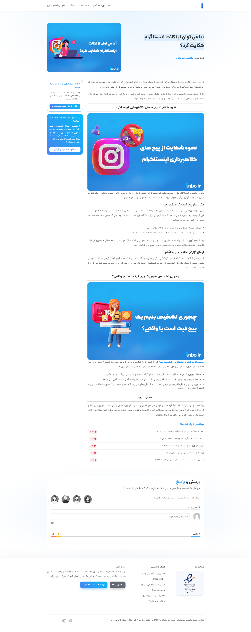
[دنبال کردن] (70, 620)
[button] (88, 499)
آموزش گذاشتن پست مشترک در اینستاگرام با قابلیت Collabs (179, 459)
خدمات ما (85, 6)
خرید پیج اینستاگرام (101, 6)
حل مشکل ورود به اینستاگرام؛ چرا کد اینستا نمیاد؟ (183, 445)
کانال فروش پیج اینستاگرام (65, 106)
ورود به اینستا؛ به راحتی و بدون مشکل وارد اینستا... (182, 452)
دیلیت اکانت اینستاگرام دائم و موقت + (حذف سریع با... (181, 438)
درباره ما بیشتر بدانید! (94, 585)
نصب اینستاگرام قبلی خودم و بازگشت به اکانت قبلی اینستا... (179, 431)
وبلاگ (72, 6)
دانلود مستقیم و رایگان (65, 149)
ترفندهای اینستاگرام (184, 58)
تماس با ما (117, 585)
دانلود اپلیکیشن (59, 6)
